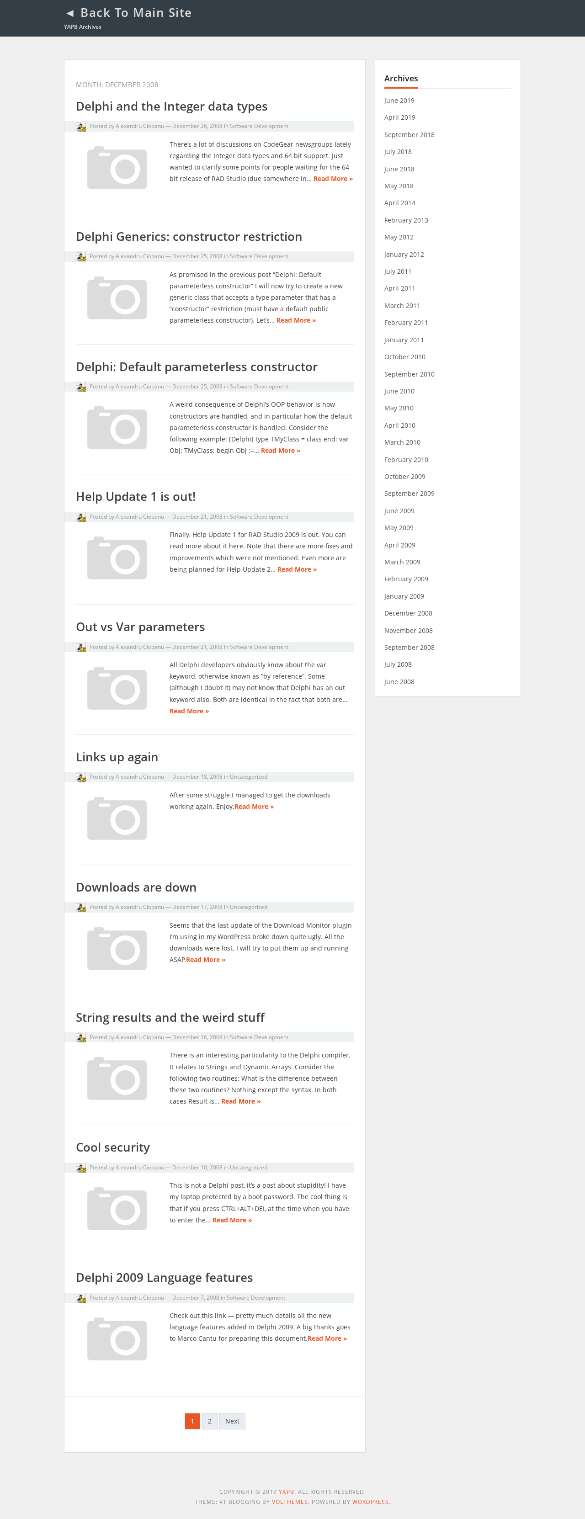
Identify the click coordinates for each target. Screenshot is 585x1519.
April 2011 (399, 288)
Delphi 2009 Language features (164, 1277)
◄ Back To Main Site (128, 12)
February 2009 (406, 578)
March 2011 (402, 305)
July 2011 (398, 271)
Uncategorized (248, 777)
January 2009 (404, 596)
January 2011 (404, 339)
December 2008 (408, 613)
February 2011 (406, 322)
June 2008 (399, 681)
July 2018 (398, 151)
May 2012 (399, 237)
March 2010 (402, 442)
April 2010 (399, 425)
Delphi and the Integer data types (172, 106)
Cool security (113, 1147)
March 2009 (402, 562)
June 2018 (399, 169)
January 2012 (404, 254)
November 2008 (408, 630)
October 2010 (404, 356)
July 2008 (398, 664)
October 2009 (404, 476)
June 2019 (399, 100)
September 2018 (409, 134)
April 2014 (399, 202)
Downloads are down (136, 887)
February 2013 (406, 220)
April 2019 (399, 117)
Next (232, 1421)
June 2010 (399, 391)
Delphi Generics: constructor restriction (189, 236)
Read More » (333, 178)
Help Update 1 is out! (136, 496)
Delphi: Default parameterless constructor (197, 366)
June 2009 (399, 510)
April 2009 (399, 545)
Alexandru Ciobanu (140, 126)
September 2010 (409, 374)
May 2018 (399, 185)
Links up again (117, 757)
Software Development (259, 126)
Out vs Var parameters (140, 626)
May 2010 (399, 408)
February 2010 (406, 459)
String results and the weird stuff (170, 1017)
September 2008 (409, 647)
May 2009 (399, 527)
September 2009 (409, 493)
